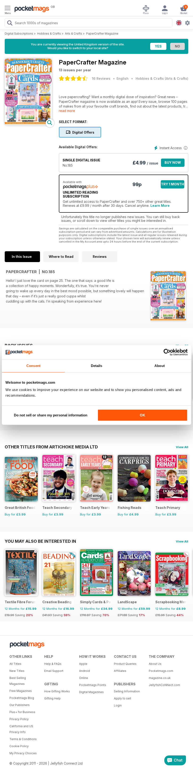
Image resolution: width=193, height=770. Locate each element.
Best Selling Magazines (17, 681)
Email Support (53, 671)
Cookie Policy (19, 746)
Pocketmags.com (161, 671)
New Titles (16, 671)
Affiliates (120, 671)
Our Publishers (19, 705)
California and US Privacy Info (21, 729)
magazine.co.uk (160, 678)
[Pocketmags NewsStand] (30, 9)
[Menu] (7, 9)
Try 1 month (172, 184)
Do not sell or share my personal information (50, 415)
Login (118, 705)
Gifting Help (52, 698)
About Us (155, 664)
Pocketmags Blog (21, 698)
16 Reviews (101, 78)
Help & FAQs (52, 664)
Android (84, 671)
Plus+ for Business (22, 712)
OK (142, 415)
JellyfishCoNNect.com (164, 685)
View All (182, 447)
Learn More (160, 205)
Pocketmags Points (92, 685)
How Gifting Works (57, 691)
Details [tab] (96, 366)
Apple (83, 664)
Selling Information (127, 691)
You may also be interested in (40, 541)
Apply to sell (122, 698)
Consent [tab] (33, 366)
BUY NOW (173, 162)
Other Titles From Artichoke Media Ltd (51, 446)
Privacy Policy (19, 719)
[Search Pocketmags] (10, 23)
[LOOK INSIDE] (28, 124)
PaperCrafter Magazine (102, 33)
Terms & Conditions (23, 739)
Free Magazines (20, 691)
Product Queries (125, 664)
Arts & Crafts (73, 33)
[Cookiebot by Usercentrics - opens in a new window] (167, 352)
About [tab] (159, 366)
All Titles (15, 664)
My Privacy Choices (23, 753)
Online (83, 678)
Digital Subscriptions (19, 33)
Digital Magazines (91, 692)
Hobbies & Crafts (49, 33)
